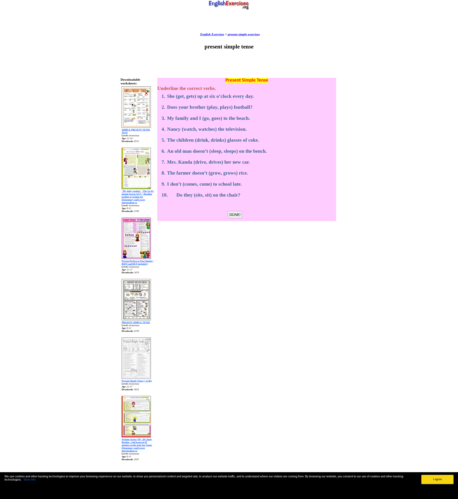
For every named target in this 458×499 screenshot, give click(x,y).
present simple (237, 34)
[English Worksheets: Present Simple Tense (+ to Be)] (136, 377)
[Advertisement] (229, 21)
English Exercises (212, 34)
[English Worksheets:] (136, 188)
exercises (253, 34)
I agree (437, 479)
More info (29, 479)
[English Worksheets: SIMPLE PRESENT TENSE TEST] (136, 126)
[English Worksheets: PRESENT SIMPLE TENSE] (136, 319)
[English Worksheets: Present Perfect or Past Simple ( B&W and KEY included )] (136, 258)
